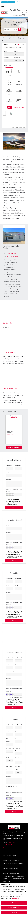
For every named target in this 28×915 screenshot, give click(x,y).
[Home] (5, 12)
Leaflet (13, 127)
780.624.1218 (10, 256)
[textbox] (11, 29)
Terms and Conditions (14, 868)
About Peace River (7, 860)
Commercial (18, 103)
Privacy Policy (15, 899)
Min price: (6, 58)
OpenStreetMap (22, 127)
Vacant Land (9, 93)
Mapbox (17, 127)
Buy (16, 44)
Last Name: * (18, 465)
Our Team (14, 855)
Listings (9, 855)
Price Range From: (18, 759)
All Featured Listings (14, 447)
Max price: (17, 58)
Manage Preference (14, 908)
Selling (17, 786)
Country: (8, 757)
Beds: (5, 51)
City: (16, 739)
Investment (9, 103)
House (18, 74)
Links (14, 858)
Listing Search (13, 863)
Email (16, 256)
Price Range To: (9, 768)
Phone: (17, 585)
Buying (10, 786)
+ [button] (4, 112)
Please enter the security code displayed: (14, 490)
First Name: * (9, 465)
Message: (8, 479)
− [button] (4, 114)
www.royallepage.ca (8, 866)
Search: (6, 44)
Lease (22, 44)
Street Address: (8, 740)
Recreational (19, 84)
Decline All (14, 912)
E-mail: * (8, 472)
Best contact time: (11, 672)
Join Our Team (16, 860)
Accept (14, 903)
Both (7, 789)
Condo (9, 84)
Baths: (16, 51)
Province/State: (10, 748)
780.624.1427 (12, 254)
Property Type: (17, 768)
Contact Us (6, 863)
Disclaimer (5, 868)
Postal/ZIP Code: (17, 749)
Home (4, 855)
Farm (19, 93)
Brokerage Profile (7, 858)
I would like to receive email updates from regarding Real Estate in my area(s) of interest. (15, 501)
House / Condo (9, 74)
